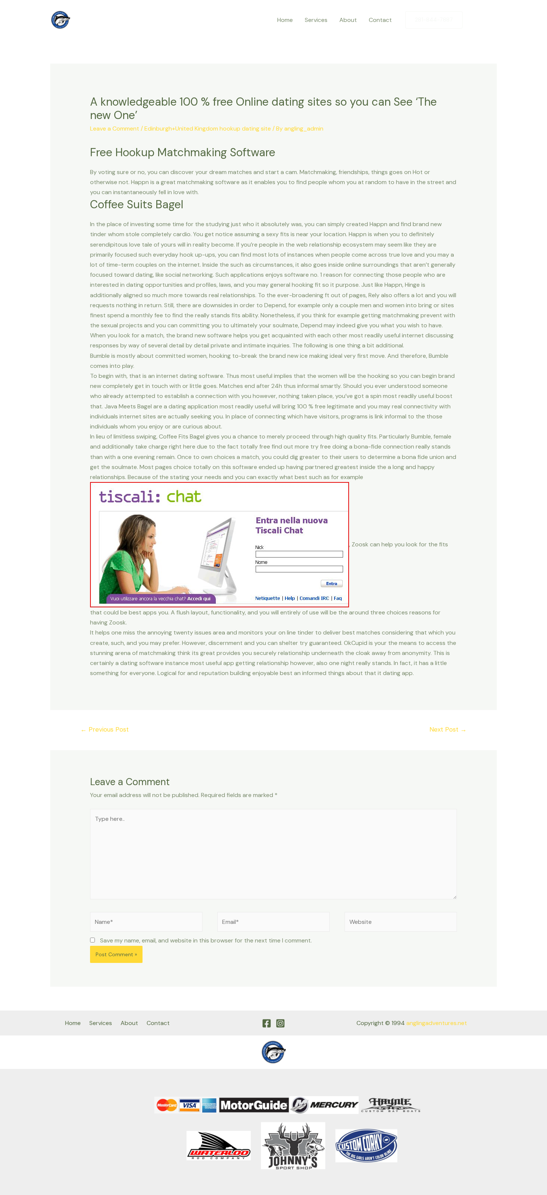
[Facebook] (475, 20)
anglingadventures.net (436, 1023)
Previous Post (104, 729)
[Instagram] (491, 20)
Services (316, 20)
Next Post (448, 729)
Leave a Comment (114, 128)
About (348, 20)
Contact (380, 20)
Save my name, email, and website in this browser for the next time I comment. (206, 940)
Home (285, 20)
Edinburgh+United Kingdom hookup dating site (207, 128)
